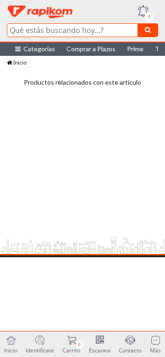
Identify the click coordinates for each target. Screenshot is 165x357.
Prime (135, 49)
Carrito (71, 347)
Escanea (99, 350)
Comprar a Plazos (91, 49)
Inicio (19, 62)
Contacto (130, 350)
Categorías (38, 49)
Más (155, 350)
